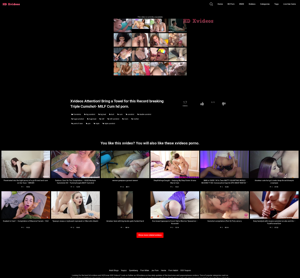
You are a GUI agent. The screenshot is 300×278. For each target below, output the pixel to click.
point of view (78, 123)
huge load (92, 119)
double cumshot (145, 114)
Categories (265, 4)
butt (112, 114)
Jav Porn (154, 270)
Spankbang (133, 270)
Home (220, 4)
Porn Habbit (173, 270)
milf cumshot (114, 119)
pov (89, 123)
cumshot (130, 114)
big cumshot (90, 114)
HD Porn (230, 4)
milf (102, 119)
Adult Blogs (113, 270)
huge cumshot (78, 119)
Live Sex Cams (289, 4)
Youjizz (124, 270)
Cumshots (77, 114)
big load (103, 114)
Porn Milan (144, 270)
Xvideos (252, 4)
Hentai (163, 270)
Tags (276, 4)
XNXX (241, 4)
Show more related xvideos (150, 235)
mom (126, 119)
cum (121, 114)
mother (136, 119)
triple (97, 123)
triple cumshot (109, 123)
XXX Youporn (185, 270)
